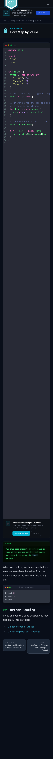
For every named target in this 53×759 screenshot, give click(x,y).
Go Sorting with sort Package (24, 631)
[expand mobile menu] (48, 4)
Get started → (43, 13)
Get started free (21, 533)
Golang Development (17, 21)
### (5, 610)
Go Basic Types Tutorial (21, 626)
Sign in (36, 533)
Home (5, 21)
